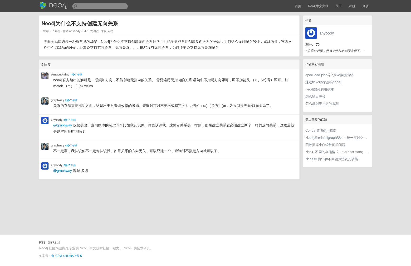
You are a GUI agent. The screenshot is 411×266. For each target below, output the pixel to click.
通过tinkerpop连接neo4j (323, 82)
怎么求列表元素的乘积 (322, 103)
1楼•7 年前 (76, 74)
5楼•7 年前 (70, 165)
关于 (339, 6)
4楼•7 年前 (71, 145)
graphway (57, 100)
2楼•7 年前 (71, 100)
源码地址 (54, 242)
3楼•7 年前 (70, 119)
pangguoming (60, 74)
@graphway (62, 124)
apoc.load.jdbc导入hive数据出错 (329, 74)
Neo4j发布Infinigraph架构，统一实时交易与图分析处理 (337, 137)
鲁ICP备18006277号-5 (66, 255)
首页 (298, 6)
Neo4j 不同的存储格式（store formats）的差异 (337, 151)
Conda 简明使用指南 (320, 130)
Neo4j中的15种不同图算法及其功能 (331, 158)
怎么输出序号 (315, 96)
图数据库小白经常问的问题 (325, 144)
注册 (352, 6)
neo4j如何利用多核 (319, 89)
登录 (365, 6)
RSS (42, 242)
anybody (326, 33)
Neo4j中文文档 (318, 6)
